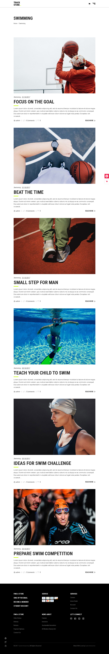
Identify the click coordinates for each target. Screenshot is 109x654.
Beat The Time (29, 192)
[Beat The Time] (54, 156)
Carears (72, 597)
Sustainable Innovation (49, 625)
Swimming (17, 97)
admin (18, 121)
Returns (16, 625)
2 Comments (30, 392)
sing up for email (21, 598)
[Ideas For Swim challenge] (54, 427)
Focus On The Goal (34, 102)
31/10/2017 (26, 97)
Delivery (16, 622)
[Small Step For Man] (54, 246)
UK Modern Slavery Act (49, 629)
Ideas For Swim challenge (42, 463)
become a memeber (21, 602)
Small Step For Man (36, 282)
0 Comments (30, 121)
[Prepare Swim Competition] (54, 517)
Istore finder (74, 601)
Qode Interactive (24, 646)
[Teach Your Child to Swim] (54, 336)
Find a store (19, 594)
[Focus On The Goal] (54, 65)
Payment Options (19, 629)
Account (73, 605)
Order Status (17, 618)
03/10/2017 (26, 368)
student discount (21, 606)
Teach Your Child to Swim (42, 373)
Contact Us (73, 608)
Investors (45, 622)
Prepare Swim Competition (43, 553)
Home (15, 23)
